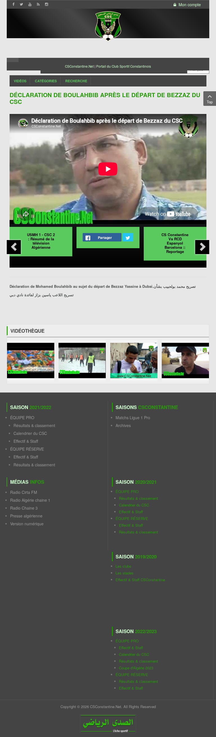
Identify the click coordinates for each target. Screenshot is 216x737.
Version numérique (27, 523)
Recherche (76, 80)
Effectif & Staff (26, 441)
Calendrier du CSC (30, 433)
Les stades (125, 573)
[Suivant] (202, 247)
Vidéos (20, 80)
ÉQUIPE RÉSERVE (27, 449)
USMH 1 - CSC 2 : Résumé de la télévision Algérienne (41, 241)
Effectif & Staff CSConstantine (140, 579)
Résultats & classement (34, 425)
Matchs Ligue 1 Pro (133, 417)
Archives (123, 425)
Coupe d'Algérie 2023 (136, 667)
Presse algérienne (26, 516)
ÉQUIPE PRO (22, 417)
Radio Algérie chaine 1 (30, 500)
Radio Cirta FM (23, 492)
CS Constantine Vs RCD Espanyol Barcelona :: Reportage (174, 243)
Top (210, 101)
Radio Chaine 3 (24, 508)
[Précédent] (14, 247)
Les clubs (123, 566)
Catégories (46, 80)
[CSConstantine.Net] (108, 25)
